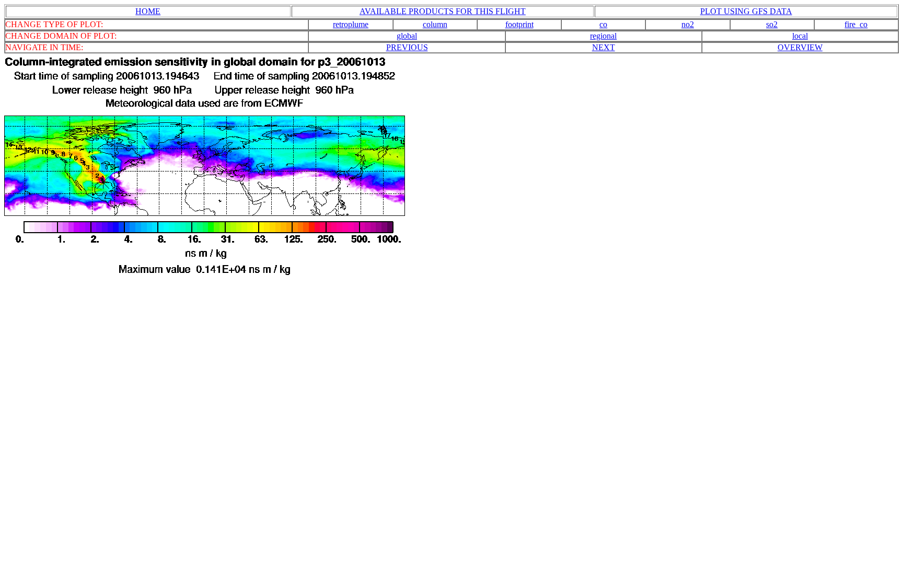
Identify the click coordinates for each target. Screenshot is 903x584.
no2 (687, 24)
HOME (147, 11)
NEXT (603, 47)
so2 (772, 24)
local (800, 35)
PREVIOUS (407, 47)
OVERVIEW (800, 47)
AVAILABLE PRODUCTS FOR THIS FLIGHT (443, 11)
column (435, 24)
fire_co (855, 24)
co (603, 24)
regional (603, 35)
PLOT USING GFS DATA (746, 11)
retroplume (350, 24)
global (407, 35)
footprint (519, 24)
